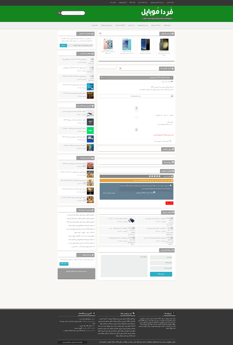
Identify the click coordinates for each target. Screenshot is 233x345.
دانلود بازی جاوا (131, 331)
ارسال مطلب (64, 263)
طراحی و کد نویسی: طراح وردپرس (72, 342)
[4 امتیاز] (152, 176)
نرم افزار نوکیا (104, 323)
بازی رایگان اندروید (127, 321)
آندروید (120, 328)
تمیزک (93, 319)
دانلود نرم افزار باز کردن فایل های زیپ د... (80, 243)
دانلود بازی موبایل (115, 333)
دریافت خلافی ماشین (89, 328)
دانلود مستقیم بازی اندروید (105, 321)
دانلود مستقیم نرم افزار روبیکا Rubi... (74, 120)
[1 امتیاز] (159, 176)
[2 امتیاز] (157, 176)
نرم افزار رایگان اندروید (128, 318)
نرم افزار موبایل (156, 25)
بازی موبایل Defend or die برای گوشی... (74, 68)
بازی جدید (103, 326)
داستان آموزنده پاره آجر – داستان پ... (81, 246)
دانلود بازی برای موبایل (124, 326)
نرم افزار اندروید (112, 331)
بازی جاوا (132, 335)
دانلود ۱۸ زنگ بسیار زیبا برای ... (155, 228)
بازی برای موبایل (111, 326)
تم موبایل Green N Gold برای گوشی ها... (73, 59)
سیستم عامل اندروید (125, 333)
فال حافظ (132, 2)
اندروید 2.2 (110, 318)
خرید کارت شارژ (143, 2)
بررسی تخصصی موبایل (157, 2)
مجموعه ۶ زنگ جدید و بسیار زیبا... (154, 218)
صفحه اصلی (170, 2)
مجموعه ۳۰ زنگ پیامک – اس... (117, 228)
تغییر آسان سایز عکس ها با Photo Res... (74, 85)
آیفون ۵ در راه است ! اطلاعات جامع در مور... (80, 236)
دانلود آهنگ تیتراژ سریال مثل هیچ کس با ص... (79, 229)
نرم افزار (110, 323)
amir (93, 325)
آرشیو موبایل (123, 2)
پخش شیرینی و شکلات (88, 321)
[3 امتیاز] (155, 176)
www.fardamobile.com (164, 124)
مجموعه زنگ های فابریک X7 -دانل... (154, 238)
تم (116, 326)
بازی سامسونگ (125, 323)
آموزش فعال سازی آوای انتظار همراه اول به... (79, 215)
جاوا (117, 328)
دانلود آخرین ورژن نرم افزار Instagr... (74, 145)
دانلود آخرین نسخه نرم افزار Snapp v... (74, 128)
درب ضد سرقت (90, 330)
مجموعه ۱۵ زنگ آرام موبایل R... (117, 238)
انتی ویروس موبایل (106, 25)
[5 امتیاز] (150, 176)
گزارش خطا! (169, 203)
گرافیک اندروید (120, 25)
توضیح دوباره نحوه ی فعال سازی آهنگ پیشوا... (79, 218)
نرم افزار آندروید (127, 328)
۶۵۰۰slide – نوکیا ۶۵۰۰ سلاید (83, 232)
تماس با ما (113, 2)
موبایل (117, 335)
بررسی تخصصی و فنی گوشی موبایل (76, 271)
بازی (99, 333)
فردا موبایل (113, 328)
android (133, 326)
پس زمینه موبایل (143, 25)
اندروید (128, 335)
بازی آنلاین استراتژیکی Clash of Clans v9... (72, 172)
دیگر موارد (94, 25)
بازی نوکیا (123, 331)
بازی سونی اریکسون (103, 328)
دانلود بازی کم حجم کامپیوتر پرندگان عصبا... (80, 225)
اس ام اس (131, 25)
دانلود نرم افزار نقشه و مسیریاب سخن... (73, 111)
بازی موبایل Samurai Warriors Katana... (73, 76)
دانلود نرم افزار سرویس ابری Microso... (73, 137)
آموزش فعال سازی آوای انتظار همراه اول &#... (79, 222)
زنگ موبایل (164, 81)
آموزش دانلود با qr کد (109, 193)
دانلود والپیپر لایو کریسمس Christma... (74, 93)
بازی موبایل (167, 25)
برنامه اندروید (117, 323)
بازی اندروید (104, 331)
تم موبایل (132, 323)
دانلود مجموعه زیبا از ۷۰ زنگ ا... (117, 218)
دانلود (171, 115)
